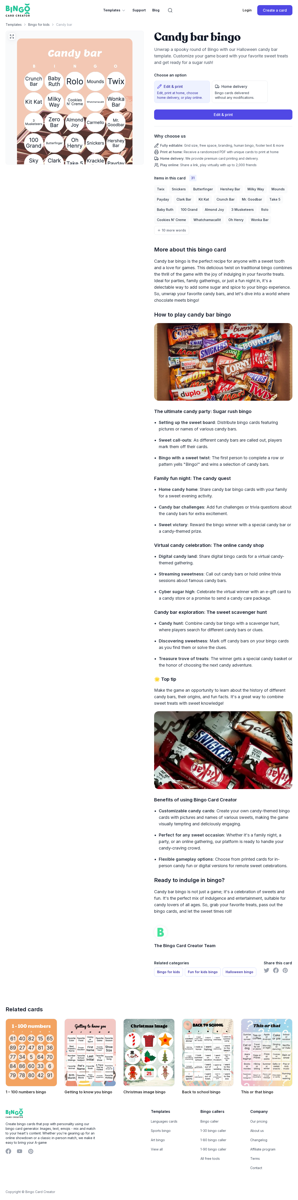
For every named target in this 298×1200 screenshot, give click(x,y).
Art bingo (158, 1140)
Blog (155, 10)
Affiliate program (262, 1149)
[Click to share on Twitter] (266, 970)
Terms (255, 1158)
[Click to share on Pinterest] (285, 970)
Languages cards (164, 1121)
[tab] (182, 92)
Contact (256, 1168)
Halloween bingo (239, 972)
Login (247, 10)
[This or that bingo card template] (266, 1052)
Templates (111, 10)
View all (157, 1149)
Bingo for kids (39, 24)
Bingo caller (209, 1121)
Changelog (258, 1140)
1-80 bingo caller (213, 1140)
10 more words (174, 230)
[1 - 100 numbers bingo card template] (31, 1052)
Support (139, 10)
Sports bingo (161, 1131)
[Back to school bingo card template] (208, 1052)
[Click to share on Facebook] (276, 970)
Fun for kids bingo (203, 972)
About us (257, 1131)
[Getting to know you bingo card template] (90, 1052)
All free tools (210, 1158)
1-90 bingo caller (213, 1149)
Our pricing (258, 1121)
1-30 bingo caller (213, 1131)
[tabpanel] (223, 138)
